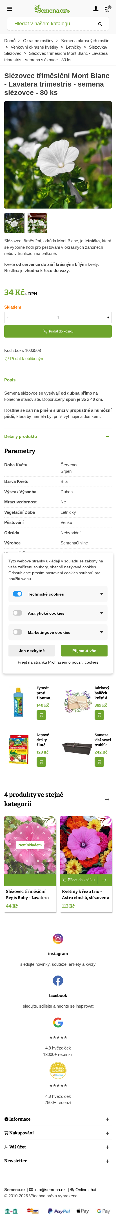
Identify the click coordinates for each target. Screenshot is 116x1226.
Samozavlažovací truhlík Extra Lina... (103, 740)
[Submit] (100, 23)
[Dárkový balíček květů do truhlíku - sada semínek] (77, 702)
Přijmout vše (84, 650)
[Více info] (104, 880)
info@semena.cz (50, 1189)
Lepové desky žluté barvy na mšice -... (44, 740)
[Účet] (95, 8)
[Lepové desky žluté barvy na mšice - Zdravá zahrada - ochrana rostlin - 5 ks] (19, 749)
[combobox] (49, 23)
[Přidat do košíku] (41, 715)
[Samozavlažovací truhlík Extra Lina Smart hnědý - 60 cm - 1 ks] (77, 749)
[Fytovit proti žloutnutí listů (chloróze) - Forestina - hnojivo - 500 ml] (19, 702)
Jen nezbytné (32, 650)
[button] (58, 380)
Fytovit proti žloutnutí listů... (45, 693)
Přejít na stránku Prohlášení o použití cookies (58, 662)
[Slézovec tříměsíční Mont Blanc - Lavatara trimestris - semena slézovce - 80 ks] (58, 154)
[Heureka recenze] (58, 1070)
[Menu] (9, 8)
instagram (58, 953)
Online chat (85, 1189)
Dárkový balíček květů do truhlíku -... (102, 693)
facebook (58, 995)
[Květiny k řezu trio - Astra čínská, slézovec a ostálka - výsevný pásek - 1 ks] (86, 845)
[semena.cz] (53, 8)
